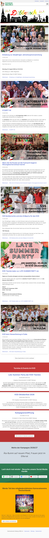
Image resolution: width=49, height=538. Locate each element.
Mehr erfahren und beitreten (9, 521)
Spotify (7, 476)
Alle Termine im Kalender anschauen (24, 436)
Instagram (16, 476)
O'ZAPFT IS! (6, 110)
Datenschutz (39, 531)
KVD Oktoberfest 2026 (24, 394)
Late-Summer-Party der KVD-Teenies (24, 375)
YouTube (35, 476)
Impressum (27, 531)
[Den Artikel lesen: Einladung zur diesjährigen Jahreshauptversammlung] (24, 51)
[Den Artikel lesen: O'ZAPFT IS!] (24, 107)
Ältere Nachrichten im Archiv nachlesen (24, 358)
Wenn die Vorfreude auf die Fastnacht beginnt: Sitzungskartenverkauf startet (19, 163)
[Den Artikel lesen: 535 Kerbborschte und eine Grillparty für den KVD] (24, 213)
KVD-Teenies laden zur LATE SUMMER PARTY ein (20, 271)
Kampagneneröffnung (24, 413)
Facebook (25, 476)
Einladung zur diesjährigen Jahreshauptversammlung (22, 55)
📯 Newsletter (42, 476)
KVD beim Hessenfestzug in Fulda (14, 334)
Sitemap (33, 531)
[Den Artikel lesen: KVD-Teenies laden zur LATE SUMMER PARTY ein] (24, 268)
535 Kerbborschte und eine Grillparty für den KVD (20, 216)
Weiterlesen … (18, 77)
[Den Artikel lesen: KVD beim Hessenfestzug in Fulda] (24, 331)
